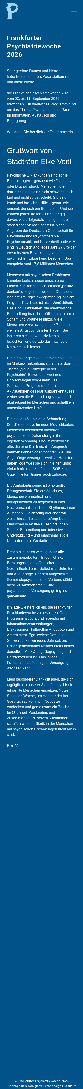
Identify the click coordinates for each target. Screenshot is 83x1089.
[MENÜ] (74, 11)
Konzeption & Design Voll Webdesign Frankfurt (42, 1086)
